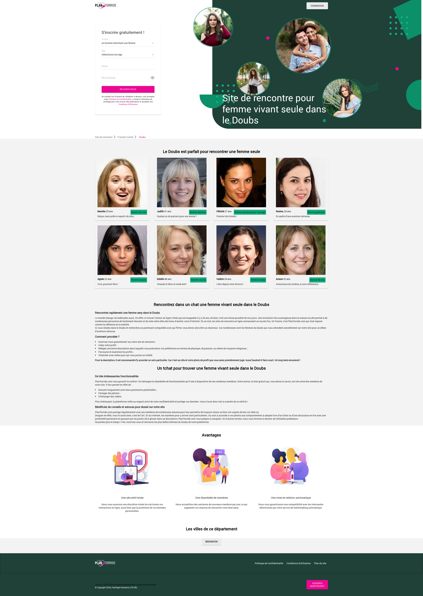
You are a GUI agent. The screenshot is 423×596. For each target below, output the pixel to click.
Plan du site (320, 563)
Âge (103, 50)
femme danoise (198, 212)
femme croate (258, 279)
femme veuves (198, 279)
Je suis (105, 39)
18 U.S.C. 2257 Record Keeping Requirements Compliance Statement (125, 584)
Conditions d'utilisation (299, 563)
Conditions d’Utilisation (128, 104)
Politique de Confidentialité (120, 99)
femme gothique (316, 212)
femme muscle (138, 279)
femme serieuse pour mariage (250, 212)
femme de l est (138, 212)
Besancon (211, 541)
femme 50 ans (317, 279)
